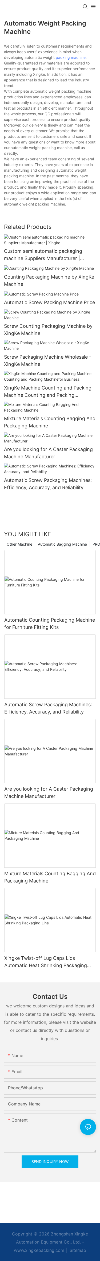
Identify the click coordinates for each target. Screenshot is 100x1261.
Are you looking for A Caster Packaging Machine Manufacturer (48, 452)
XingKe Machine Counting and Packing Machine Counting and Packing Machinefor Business (47, 392)
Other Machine (19, 544)
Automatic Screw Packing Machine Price (49, 302)
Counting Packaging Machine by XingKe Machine (49, 280)
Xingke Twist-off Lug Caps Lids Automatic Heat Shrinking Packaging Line (45, 962)
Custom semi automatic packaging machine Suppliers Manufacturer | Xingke (43, 255)
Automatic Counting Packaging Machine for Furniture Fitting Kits (49, 623)
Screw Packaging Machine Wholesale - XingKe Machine (47, 360)
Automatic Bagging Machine (62, 544)
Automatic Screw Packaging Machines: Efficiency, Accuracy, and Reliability (48, 483)
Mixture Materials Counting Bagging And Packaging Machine (49, 422)
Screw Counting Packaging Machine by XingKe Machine (48, 329)
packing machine (71, 57)
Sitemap (77, 1250)
